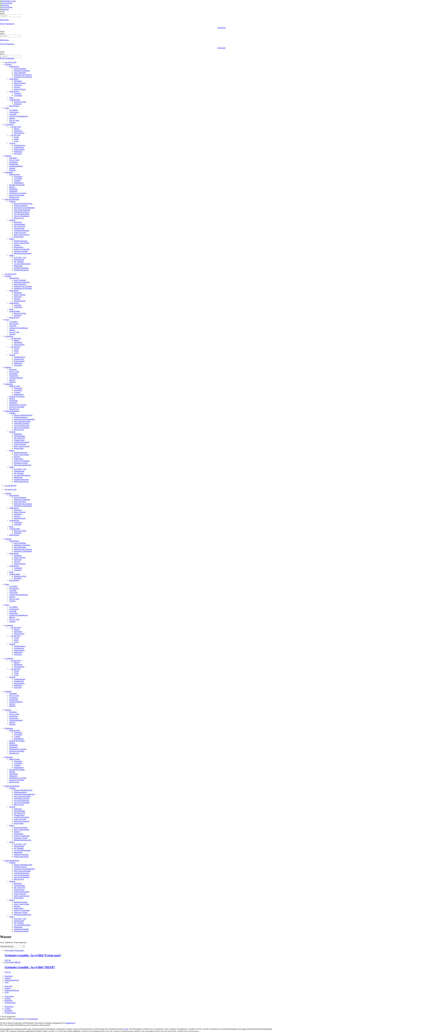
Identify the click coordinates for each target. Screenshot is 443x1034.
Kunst (7, 108)
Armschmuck (14, 91)
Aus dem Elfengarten (21, 214)
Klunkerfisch (33, 1019)
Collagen (17, 181)
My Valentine (19, 262)
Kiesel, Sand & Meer (21, 243)
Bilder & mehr (14, 174)
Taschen (12, 143)
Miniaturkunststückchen (22, 253)
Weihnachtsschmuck (21, 270)
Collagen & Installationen (18, 116)
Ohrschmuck (14, 79)
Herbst (11, 239)
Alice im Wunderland (21, 216)
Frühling (12, 201)
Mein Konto (4, 20)
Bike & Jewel (19, 218)
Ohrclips (17, 87)
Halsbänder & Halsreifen (23, 77)
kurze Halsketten (20, 68)
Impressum (9, 976)
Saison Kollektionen (12, 199)
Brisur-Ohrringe (19, 83)
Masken (12, 118)
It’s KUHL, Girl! (20, 257)
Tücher (16, 137)
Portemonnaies (19, 149)
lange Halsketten (20, 73)
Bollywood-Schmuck (21, 235)
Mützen (16, 129)
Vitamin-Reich (19, 228)
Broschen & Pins (20, 102)
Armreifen (17, 93)
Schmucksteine (10, 1003)
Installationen (19, 183)
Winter (11, 255)
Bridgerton (18, 222)
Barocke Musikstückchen (23, 203)
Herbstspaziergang (20, 241)
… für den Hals (15, 135)
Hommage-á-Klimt (21, 251)
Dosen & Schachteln (16, 195)
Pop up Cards (14, 120)
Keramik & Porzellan (17, 185)
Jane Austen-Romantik (22, 210)
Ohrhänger (18, 81)
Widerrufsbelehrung (12, 980)
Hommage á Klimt (20, 838)
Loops (16, 141)
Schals (16, 139)
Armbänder (18, 95)
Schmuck (8, 64)
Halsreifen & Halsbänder (23, 506)
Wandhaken (13, 189)
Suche (2, 11)
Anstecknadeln (14, 100)
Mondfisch (8, 1000)
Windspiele (13, 191)
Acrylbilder (13, 110)
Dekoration (9, 172)
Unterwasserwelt (20, 233)
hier (126, 1029)
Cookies (8, 998)
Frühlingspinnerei (20, 792)
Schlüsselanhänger (16, 166)
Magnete (12, 170)
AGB (7, 982)
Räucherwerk (14, 197)
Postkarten (13, 158)
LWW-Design (20, 1019)
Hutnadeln (17, 104)
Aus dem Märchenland (22, 264)
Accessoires (9, 125)
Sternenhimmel (19, 224)
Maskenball (18, 266)
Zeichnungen (14, 112)
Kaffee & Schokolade (22, 249)
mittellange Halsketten (22, 500)
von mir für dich (10, 62)
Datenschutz (9, 996)
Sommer (12, 220)
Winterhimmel (19, 260)
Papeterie (8, 156)
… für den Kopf (15, 127)
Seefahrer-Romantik (21, 268)
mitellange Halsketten (22, 71)
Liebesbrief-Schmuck (21, 212)
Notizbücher (13, 164)
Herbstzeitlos (18, 247)
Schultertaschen (19, 145)
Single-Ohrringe (20, 89)
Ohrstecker (18, 85)
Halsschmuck (14, 66)
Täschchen (18, 154)
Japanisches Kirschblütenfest (24, 208)
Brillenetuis (18, 152)
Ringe (11, 98)
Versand (7, 978)
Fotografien (13, 162)
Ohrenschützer (19, 133)
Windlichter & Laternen (17, 193)
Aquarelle (12, 114)
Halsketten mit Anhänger (23, 75)
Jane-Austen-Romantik (22, 796)
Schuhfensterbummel (21, 230)
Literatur (12, 122)
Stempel (12, 168)
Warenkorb (221, 28)
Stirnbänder (18, 131)
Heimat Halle (19, 237)
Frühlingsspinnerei (20, 206)
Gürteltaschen (19, 147)
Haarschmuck (14, 106)
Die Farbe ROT (19, 226)
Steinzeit (17, 245)
